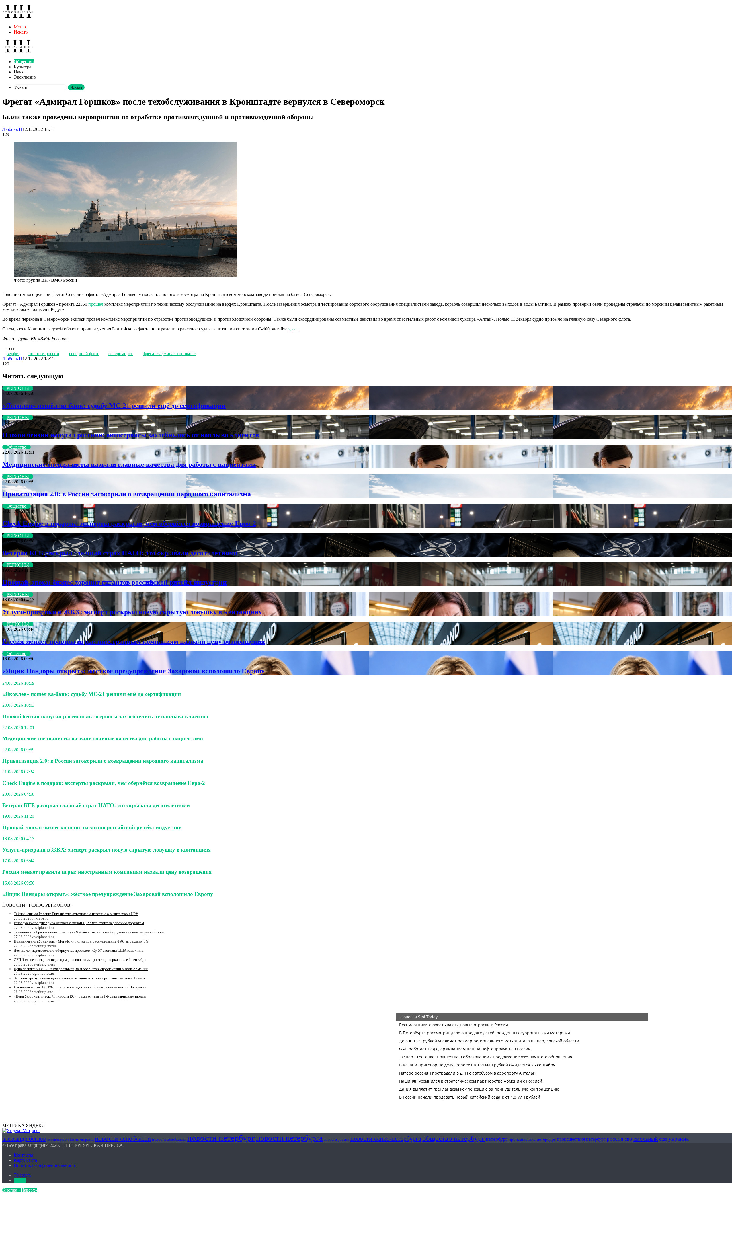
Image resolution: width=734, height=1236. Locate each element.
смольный (645, 1139)
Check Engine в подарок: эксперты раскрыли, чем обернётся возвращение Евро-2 (129, 523)
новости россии (43, 353)
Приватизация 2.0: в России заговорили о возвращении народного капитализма (126, 494)
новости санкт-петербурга (385, 1138)
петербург (496, 1139)
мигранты (87, 1140)
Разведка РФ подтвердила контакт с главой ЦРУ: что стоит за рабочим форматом (79, 923)
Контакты (23, 1155)
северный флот (84, 353)
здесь (293, 328)
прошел (95, 304)
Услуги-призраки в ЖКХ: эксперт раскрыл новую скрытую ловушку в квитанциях (132, 612)
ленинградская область (63, 1139)
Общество (24, 61)
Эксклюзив (25, 77)
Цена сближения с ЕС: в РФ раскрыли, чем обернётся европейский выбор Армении (81, 969)
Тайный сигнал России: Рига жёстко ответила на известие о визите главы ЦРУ (76, 914)
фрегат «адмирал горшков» (169, 353)
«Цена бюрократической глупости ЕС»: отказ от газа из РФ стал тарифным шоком (80, 996)
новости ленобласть (169, 1139)
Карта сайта (25, 1160)
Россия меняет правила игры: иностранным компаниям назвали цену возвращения (133, 641)
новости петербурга (289, 1138)
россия (615, 1139)
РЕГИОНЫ (18, 388)
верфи (13, 353)
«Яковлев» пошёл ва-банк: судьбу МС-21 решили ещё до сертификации (114, 405)
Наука (20, 71)
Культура (22, 66)
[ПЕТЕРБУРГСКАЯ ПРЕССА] (18, 17)
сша (663, 1139)
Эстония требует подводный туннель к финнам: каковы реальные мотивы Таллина (80, 978)
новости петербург (221, 1137)
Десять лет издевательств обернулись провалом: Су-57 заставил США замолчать (79, 950)
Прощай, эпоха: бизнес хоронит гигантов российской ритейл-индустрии (114, 582)
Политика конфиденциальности (45, 1165)
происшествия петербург (581, 1139)
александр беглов (24, 1138)
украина (679, 1139)
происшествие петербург (532, 1139)
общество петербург (453, 1138)
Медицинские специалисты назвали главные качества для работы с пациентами (129, 464)
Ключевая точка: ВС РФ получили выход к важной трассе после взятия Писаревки (80, 987)
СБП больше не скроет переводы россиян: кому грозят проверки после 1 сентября (80, 959)
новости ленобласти (123, 1138)
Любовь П (12, 129)
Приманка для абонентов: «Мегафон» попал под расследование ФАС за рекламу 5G (81, 941)
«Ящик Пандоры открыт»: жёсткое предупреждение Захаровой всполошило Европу (133, 671)
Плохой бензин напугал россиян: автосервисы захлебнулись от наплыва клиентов (130, 435)
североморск (120, 353)
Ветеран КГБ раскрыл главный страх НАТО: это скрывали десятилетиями (120, 553)
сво (628, 1139)
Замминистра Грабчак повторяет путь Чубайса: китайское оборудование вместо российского (89, 932)
